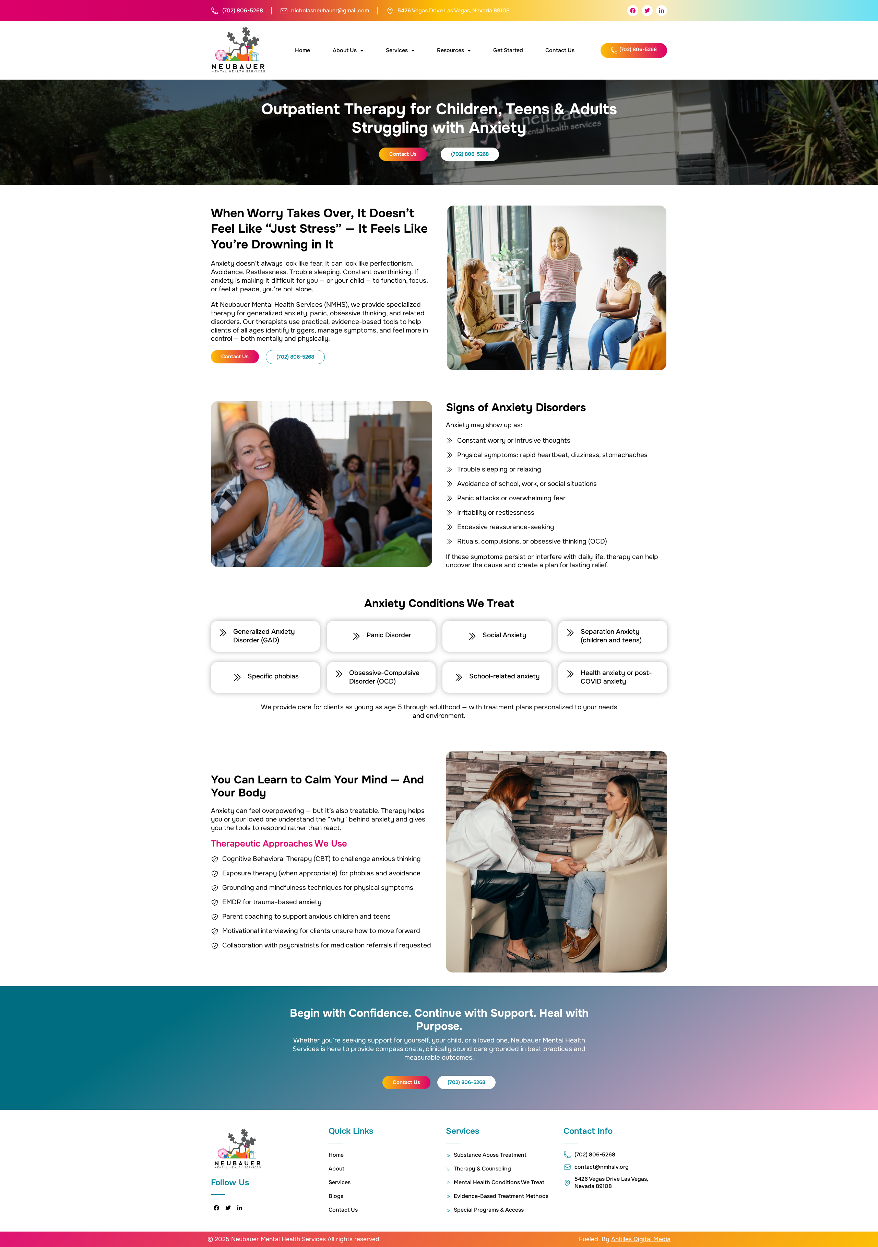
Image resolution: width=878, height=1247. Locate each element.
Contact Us (559, 50)
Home (302, 50)
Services (397, 50)
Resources (450, 50)
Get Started (508, 50)
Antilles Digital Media (641, 1239)
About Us (345, 50)
